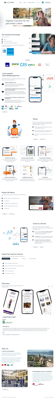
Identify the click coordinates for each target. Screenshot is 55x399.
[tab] (6, 259)
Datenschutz (51, 397)
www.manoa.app (42, 139)
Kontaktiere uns (47, 2)
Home (20, 2)
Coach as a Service (31, 2)
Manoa (25, 2)
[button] (38, 2)
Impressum (47, 397)
